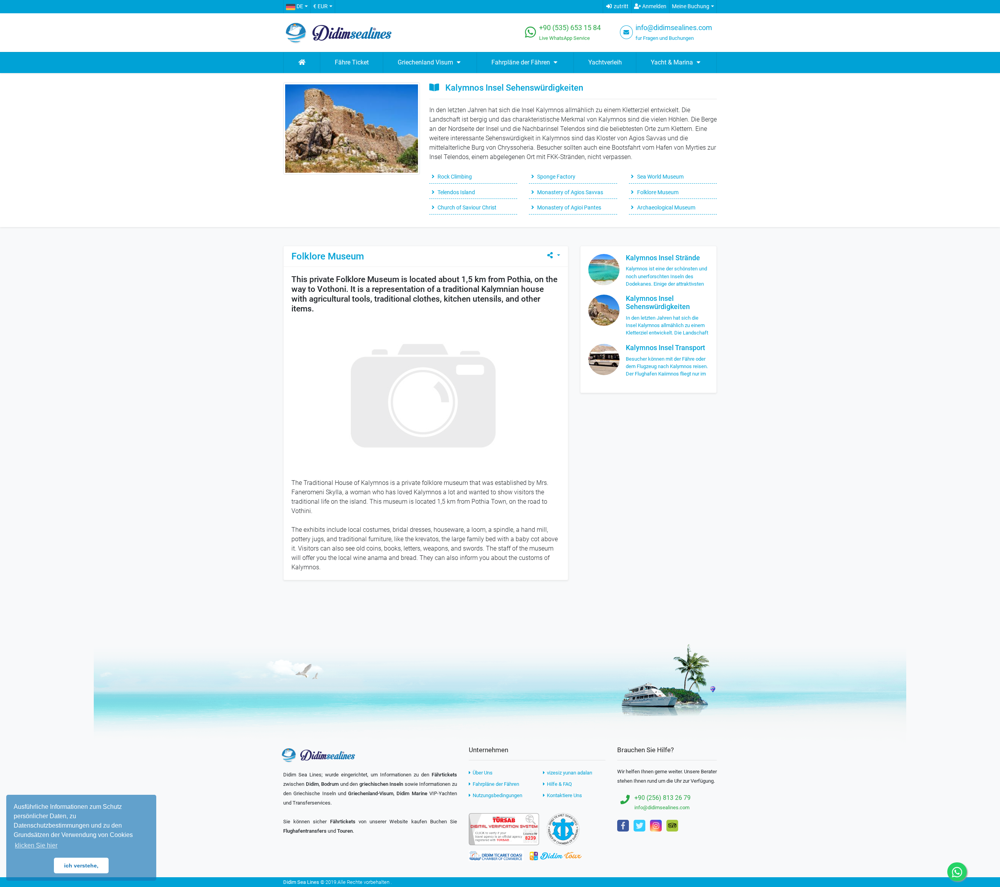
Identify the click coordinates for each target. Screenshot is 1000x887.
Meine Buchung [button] (690, 6)
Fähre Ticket (352, 62)
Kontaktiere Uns (564, 795)
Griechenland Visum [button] (426, 62)
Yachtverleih (605, 62)
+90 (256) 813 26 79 (662, 797)
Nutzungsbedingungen (496, 795)
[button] (296, 6)
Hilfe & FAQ (559, 784)
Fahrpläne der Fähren (495, 784)
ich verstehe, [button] (81, 865)
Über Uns (482, 773)
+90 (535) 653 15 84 (570, 28)
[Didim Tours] (555, 855)
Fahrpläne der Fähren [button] (521, 62)
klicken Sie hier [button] (36, 845)
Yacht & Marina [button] (673, 62)
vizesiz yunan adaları (569, 773)
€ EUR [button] (320, 6)
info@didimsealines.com (674, 28)
